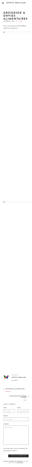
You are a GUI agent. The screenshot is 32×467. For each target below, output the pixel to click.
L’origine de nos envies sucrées (18, 397)
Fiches (20, 21)
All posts (15, 380)
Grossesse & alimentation (14, 389)
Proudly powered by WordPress (13, 461)
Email (19, 407)
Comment (6, 424)
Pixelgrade (20, 462)
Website (5, 415)
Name (5, 407)
